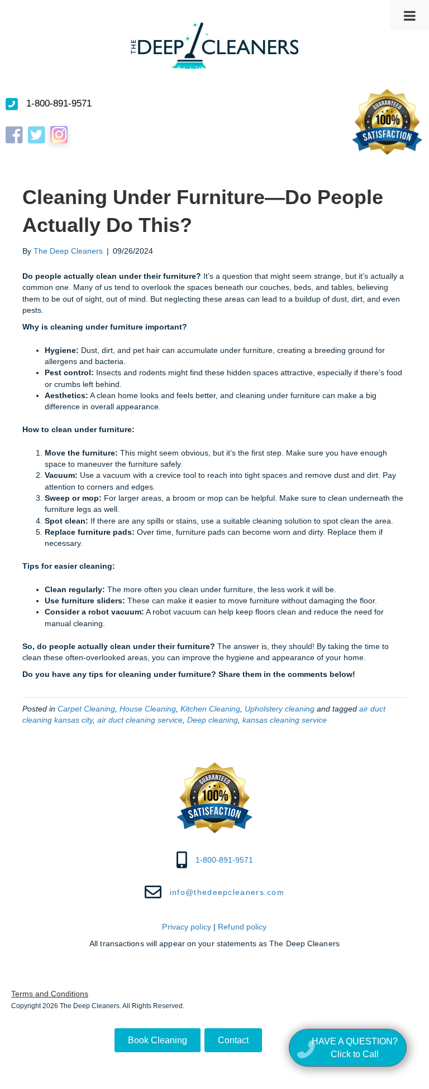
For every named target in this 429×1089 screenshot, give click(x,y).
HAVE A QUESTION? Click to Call (355, 1048)
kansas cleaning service (284, 719)
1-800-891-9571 (59, 103)
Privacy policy (186, 926)
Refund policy (242, 926)
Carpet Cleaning (86, 708)
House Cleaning (148, 708)
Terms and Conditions (49, 993)
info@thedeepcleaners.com (227, 892)
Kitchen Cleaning (210, 708)
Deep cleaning (212, 719)
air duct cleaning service (140, 719)
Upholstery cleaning (279, 708)
